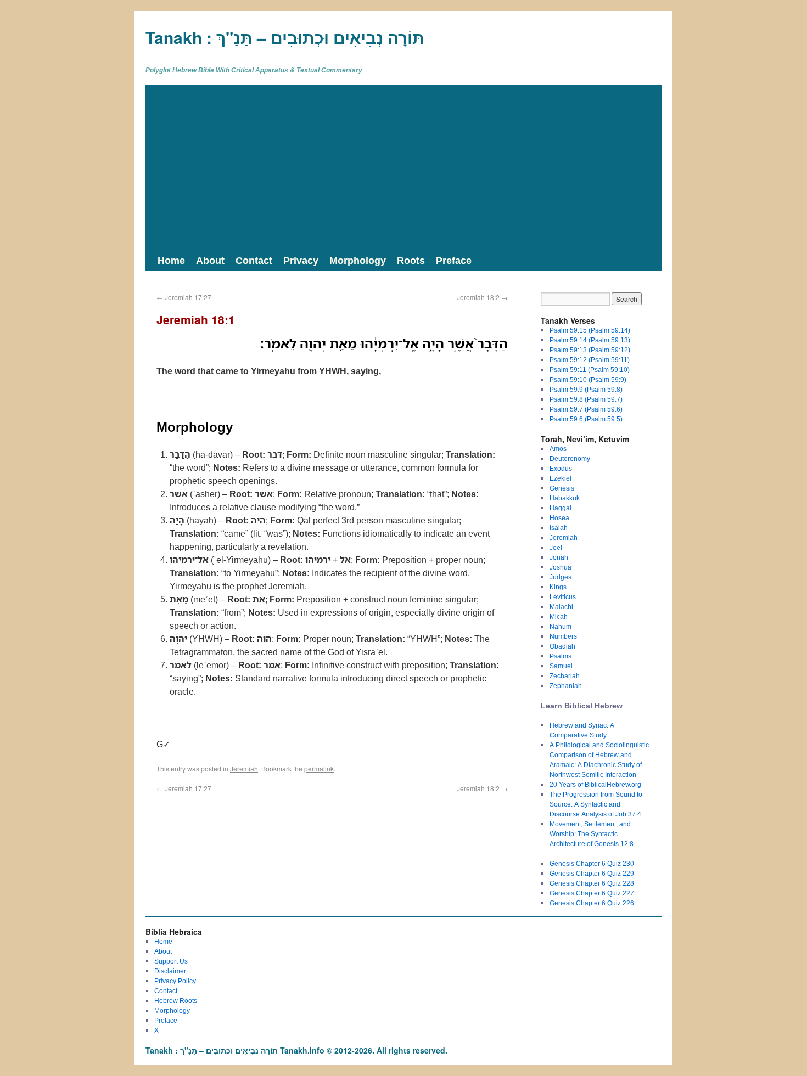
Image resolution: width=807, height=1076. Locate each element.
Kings (558, 586)
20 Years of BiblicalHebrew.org (595, 784)
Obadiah (562, 646)
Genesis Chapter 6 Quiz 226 (592, 903)
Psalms (560, 656)
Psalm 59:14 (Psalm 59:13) (590, 340)
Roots (411, 260)
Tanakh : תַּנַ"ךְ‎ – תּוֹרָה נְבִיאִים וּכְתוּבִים (284, 37)
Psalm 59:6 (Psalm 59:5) (586, 419)
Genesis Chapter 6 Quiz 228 (592, 883)
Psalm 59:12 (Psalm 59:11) (590, 359)
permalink (319, 768)
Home (171, 260)
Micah (559, 616)
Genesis (562, 488)
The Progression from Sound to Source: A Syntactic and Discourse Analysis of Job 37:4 (596, 804)
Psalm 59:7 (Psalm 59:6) (586, 409)
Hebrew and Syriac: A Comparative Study (582, 730)
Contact (254, 260)
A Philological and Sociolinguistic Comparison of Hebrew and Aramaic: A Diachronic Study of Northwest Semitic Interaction (599, 759)
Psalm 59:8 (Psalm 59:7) (586, 399)
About (210, 260)
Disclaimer (170, 971)
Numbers (563, 636)
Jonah (559, 557)
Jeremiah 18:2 (482, 297)
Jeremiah (244, 768)
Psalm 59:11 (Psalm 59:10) (590, 369)
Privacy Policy (175, 980)
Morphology (357, 260)
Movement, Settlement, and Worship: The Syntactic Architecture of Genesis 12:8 (592, 833)
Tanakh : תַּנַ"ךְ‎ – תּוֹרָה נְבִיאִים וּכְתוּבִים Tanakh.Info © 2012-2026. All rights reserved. (296, 1050)
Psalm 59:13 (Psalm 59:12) (590, 349)
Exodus (561, 468)
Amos (558, 448)
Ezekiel (560, 478)
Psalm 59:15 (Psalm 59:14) (590, 330)
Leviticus (563, 596)
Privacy (300, 260)
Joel (556, 547)
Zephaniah (566, 685)
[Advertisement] (403, 167)
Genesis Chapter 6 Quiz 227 (592, 893)
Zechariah (565, 675)
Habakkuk (565, 498)
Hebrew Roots (175, 1000)
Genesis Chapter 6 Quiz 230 (592, 863)
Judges (560, 577)
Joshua (560, 567)
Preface (454, 260)
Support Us (171, 961)
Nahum (560, 626)
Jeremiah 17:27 (183, 297)
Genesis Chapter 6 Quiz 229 (592, 873)
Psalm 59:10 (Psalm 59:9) (588, 379)
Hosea (559, 517)
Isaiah (559, 527)
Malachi (561, 606)
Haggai (560, 507)
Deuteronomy (570, 458)
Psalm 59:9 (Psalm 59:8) (586, 389)
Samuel (561, 666)
